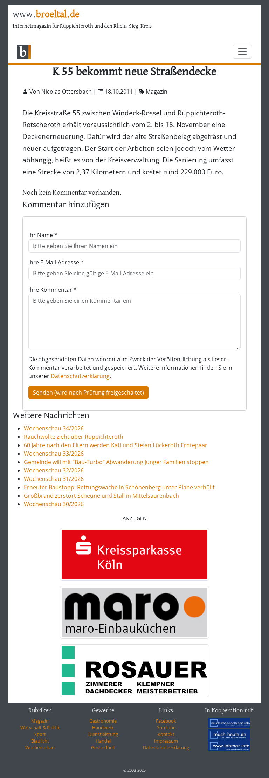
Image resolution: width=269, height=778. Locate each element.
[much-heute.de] (229, 734)
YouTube (166, 727)
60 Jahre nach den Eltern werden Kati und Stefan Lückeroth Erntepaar (115, 445)
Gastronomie (103, 721)
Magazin (40, 721)
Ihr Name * (42, 235)
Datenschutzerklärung (80, 376)
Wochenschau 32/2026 (54, 470)
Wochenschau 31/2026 (54, 479)
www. (46, 14)
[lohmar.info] (229, 746)
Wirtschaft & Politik (40, 727)
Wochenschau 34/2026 (54, 428)
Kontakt (166, 734)
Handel (103, 741)
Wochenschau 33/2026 (54, 453)
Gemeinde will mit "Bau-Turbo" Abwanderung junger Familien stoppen (116, 462)
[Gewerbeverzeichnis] (134, 554)
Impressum (166, 741)
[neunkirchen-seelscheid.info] (229, 723)
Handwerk (103, 727)
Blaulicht (40, 741)
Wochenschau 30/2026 (54, 504)
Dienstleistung (103, 734)
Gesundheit (103, 747)
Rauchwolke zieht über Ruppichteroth (73, 437)
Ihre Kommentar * (52, 290)
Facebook (166, 721)
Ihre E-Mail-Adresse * (56, 262)
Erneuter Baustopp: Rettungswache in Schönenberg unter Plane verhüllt (119, 487)
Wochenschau (40, 747)
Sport (40, 734)
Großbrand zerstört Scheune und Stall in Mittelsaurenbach (101, 495)
